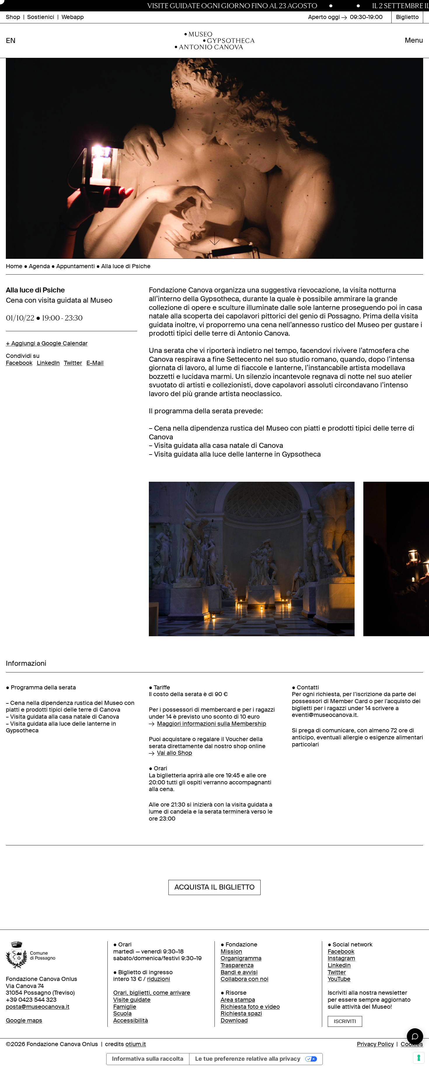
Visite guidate (132, 999)
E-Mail (95, 363)
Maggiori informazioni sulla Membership (211, 723)
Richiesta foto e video (250, 1006)
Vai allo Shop (174, 753)
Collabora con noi (244, 979)
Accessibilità (130, 1020)
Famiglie (124, 1006)
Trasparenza (237, 965)
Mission (231, 951)
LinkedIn (48, 363)
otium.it (135, 1044)
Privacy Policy (375, 1044)
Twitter (73, 363)
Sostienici (40, 17)
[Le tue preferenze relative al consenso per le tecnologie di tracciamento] (418, 1057)
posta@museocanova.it (37, 1006)
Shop (13, 17)
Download (234, 1020)
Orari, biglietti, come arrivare (151, 993)
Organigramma (241, 958)
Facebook (19, 363)
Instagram (341, 958)
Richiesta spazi (241, 1013)
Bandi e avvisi (239, 972)
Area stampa (238, 999)
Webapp (73, 17)
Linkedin (339, 965)
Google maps (24, 1020)
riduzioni (158, 979)
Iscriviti (345, 1021)
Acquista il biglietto (215, 887)
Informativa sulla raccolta (147, 1058)
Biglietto (407, 17)
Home (14, 266)
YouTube (339, 979)
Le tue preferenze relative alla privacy (248, 1058)
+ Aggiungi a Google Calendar (47, 343)
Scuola (122, 1013)
